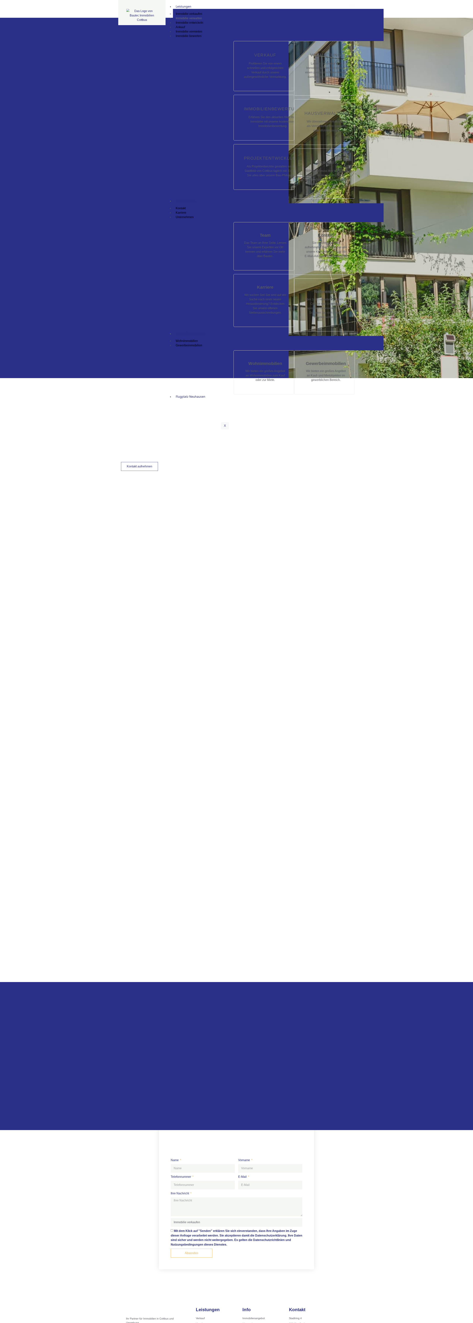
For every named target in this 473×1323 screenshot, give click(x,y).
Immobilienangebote (190, 334)
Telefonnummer (181, 1176)
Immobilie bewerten (188, 36)
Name (175, 1160)
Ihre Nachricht (180, 1193)
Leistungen (183, 6)
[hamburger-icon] (352, 5)
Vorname (244, 1160)
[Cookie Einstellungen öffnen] (8, 1318)
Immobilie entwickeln (189, 22)
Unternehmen (185, 201)
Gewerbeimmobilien (189, 345)
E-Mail (242, 1176)
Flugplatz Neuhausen (190, 397)
